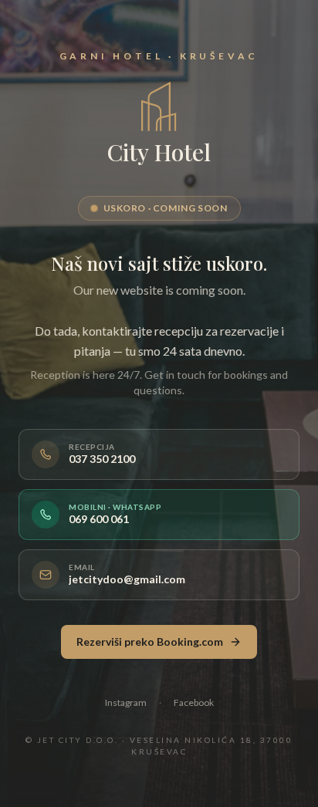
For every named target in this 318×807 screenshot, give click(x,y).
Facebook (194, 702)
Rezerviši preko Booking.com (149, 641)
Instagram (126, 702)
